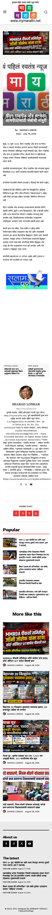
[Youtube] (31, 484)
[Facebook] (21, 484)
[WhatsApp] (36, 513)
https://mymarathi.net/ (26, 409)
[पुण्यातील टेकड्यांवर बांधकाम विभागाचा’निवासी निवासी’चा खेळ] (10, 582)
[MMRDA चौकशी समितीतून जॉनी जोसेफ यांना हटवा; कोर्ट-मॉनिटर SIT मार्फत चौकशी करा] (26, 43)
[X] (26, 484)
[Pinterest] (29, 513)
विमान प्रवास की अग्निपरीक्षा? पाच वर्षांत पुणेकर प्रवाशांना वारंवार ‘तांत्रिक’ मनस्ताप (33, 569)
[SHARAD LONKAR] (26, 393)
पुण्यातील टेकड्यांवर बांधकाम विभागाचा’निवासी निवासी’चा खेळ (30, 582)
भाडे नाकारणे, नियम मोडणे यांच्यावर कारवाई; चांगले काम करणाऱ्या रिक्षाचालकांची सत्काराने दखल (24, 806)
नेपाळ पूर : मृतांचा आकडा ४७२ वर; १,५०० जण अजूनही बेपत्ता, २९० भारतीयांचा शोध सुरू (23, 757)
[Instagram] (14, 844)
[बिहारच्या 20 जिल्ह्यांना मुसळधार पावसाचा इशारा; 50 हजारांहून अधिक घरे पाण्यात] (26, 687)
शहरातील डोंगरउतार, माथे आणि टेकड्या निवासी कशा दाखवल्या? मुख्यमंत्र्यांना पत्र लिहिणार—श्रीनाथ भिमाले (34, 594)
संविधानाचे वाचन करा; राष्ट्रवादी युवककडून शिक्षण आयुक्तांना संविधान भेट (13, 371)
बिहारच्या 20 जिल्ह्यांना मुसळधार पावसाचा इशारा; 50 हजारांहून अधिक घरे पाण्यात (25, 708)
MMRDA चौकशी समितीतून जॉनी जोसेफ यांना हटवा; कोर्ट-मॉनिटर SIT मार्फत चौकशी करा (25, 659)
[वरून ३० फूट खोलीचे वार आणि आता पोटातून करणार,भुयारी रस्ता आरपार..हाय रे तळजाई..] (10, 542)
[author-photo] (5, 665)
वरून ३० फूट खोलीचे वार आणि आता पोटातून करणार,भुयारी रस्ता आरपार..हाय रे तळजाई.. (33, 542)
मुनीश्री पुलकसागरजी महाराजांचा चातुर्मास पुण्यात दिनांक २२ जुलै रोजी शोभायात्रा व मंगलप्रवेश (37, 372)
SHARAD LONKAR (28, 130)
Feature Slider (10, 869)
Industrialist (26, 110)
